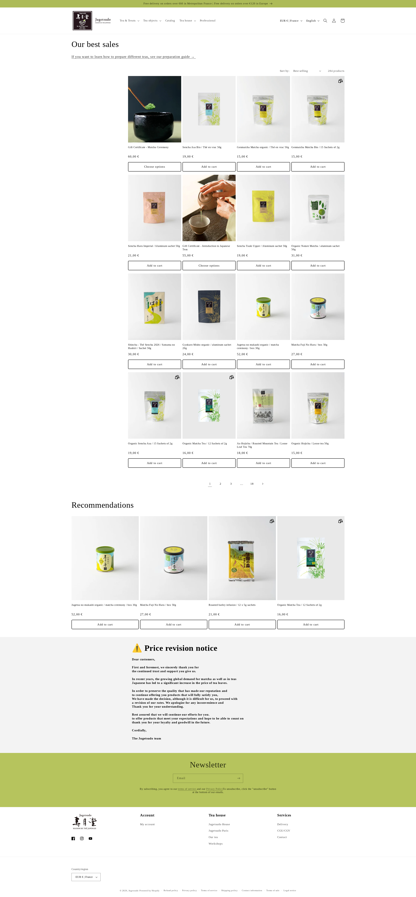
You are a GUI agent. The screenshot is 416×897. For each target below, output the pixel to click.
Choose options (154, 166)
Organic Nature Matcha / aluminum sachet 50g (315, 248)
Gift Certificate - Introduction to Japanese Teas (206, 248)
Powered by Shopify (149, 890)
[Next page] (262, 483)
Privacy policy (189, 890)
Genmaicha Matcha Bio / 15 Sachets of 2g (315, 147)
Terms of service (209, 890)
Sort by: (285, 70)
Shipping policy (229, 890)
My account (147, 824)
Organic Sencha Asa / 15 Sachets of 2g (150, 443)
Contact (282, 837)
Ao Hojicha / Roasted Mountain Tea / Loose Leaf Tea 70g (262, 445)
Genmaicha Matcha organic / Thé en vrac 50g (263, 147)
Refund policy (171, 890)
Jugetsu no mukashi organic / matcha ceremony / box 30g (258, 346)
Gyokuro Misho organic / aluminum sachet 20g (206, 346)
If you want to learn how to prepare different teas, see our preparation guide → (134, 57)
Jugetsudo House (219, 824)
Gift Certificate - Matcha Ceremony (148, 147)
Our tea (213, 837)
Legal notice (290, 890)
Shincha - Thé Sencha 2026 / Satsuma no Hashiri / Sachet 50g (151, 346)
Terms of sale (273, 890)
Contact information (252, 890)
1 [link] (210, 483)
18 (252, 483)
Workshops (216, 843)
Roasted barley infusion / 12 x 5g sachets (232, 605)
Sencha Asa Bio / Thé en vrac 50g (201, 147)
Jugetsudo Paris (218, 830)
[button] (129, 21)
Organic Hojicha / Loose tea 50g (310, 443)
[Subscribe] (238, 778)
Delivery (282, 824)
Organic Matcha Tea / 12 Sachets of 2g (204, 443)
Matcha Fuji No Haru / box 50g (309, 344)
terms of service (187, 789)
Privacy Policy (214, 789)
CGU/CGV (283, 830)
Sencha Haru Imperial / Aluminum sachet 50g (154, 246)
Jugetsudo (134, 890)
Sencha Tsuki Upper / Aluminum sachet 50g (262, 246)
